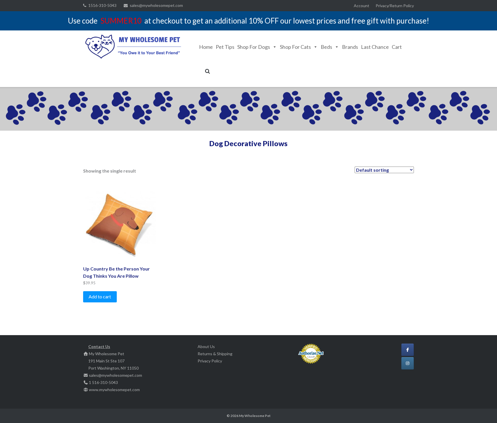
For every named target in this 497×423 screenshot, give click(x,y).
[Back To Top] (483, 409)
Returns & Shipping (215, 353)
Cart (397, 47)
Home (206, 47)
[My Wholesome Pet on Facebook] (407, 349)
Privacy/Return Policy (395, 5)
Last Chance (375, 47)
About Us (206, 346)
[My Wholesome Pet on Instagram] (407, 363)
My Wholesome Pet (255, 416)
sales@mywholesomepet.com (156, 5)
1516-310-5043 (102, 5)
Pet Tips (225, 47)
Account (361, 5)
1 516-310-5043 (103, 382)
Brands (350, 47)
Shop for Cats (295, 47)
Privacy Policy (210, 360)
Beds (326, 47)
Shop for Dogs (253, 47)
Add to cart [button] (100, 296)
